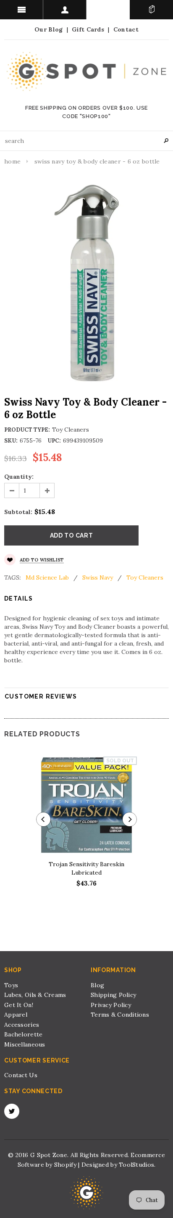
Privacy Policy (111, 1005)
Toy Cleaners (144, 577)
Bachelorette (23, 1034)
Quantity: (19, 476)
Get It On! (18, 1005)
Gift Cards (88, 29)
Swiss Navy (97, 577)
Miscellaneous (24, 1044)
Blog (97, 985)
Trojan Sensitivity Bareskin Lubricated (86, 868)
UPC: (54, 440)
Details (18, 598)
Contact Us (20, 1075)
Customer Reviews (41, 696)
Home (12, 161)
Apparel (15, 1014)
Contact (126, 29)
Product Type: (27, 429)
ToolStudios (136, 1164)
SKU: (11, 440)
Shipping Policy (113, 995)
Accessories (21, 1024)
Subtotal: (18, 512)
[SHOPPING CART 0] (151, 9)
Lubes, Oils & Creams (35, 995)
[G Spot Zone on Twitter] (11, 1111)
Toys (11, 985)
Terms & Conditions (120, 1014)
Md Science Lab (47, 577)
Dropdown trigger (64, 9)
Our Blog (48, 29)
